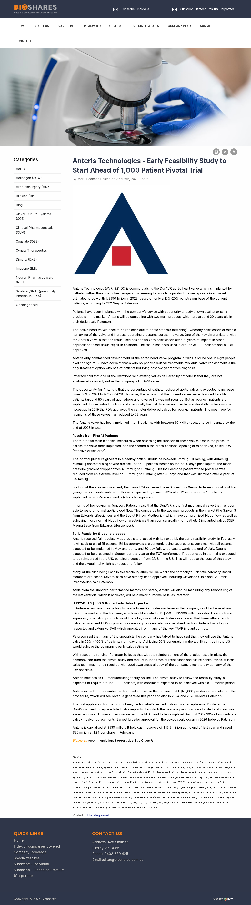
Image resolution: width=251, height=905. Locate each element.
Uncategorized (27, 305)
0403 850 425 (116, 854)
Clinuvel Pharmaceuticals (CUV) (34, 230)
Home (22, 26)
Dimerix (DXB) (26, 259)
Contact (25, 41)
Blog (19, 205)
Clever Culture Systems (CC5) (33, 216)
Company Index (179, 26)
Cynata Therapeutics (31, 250)
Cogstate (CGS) (27, 241)
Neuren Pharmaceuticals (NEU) (34, 279)
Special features (27, 858)
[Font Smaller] (225, 152)
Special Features (146, 26)
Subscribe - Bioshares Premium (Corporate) (39, 873)
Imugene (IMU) (27, 268)
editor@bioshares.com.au (122, 860)
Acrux (20, 169)
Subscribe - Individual (31, 864)
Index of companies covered (37, 846)
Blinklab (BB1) (26, 196)
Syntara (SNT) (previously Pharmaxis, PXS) (35, 293)
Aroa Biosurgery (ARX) (33, 187)
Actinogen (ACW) (29, 178)
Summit (206, 26)
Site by (218, 899)
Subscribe (66, 26)
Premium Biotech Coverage (103, 26)
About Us (42, 26)
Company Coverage (30, 852)
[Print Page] (216, 151)
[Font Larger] (233, 151)
